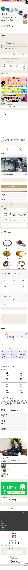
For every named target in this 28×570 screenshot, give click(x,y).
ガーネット (13, 294)
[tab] (13, 339)
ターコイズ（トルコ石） (4, 296)
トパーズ (10, 296)
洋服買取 (5, 54)
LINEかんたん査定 (3, 525)
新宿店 (3, 195)
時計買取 (23, 54)
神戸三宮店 (3, 429)
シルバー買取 (14, 57)
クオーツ (18, 294)
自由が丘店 (3, 199)
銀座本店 (3, 415)
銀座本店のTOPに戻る (14, 508)
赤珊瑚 (5, 294)
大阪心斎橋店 (4, 428)
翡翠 (2, 294)
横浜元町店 (3, 421)
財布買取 (5, 57)
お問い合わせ (3, 529)
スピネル (22, 294)
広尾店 (3, 419)
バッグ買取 (14, 54)
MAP (6, 49)
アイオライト (9, 294)
